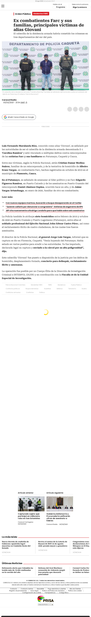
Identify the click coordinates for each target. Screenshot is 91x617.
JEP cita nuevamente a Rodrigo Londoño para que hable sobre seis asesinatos (45, 210)
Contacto (13, 589)
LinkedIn (81, 109)
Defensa (60, 289)
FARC (50, 285)
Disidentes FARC (37, 285)
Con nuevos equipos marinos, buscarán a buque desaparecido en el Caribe (43, 203)
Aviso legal (34, 591)
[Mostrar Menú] (3, 6)
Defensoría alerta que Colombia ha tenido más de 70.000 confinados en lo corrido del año (17, 570)
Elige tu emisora (80, 7)
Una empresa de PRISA (45, 598)
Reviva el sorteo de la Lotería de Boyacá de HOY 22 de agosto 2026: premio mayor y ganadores (52, 544)
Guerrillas (47, 289)
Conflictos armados (13, 292)
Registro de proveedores (18, 591)
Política (42, 292)
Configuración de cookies (31, 593)
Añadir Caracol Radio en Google (21, 117)
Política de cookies (75, 591)
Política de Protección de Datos (53, 591)
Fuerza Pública (76, 285)
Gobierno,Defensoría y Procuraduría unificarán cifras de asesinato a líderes (58, 517)
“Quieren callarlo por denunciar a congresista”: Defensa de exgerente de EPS (44, 206)
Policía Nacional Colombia (15, 285)
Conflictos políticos (13, 289)
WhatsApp (86, 109)
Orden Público (23, 14)
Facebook (69, 109)
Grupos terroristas (31, 289)
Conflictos (30, 292)
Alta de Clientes (75, 589)
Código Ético (63, 593)
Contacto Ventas (27, 589)
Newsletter (40, 589)
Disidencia (61, 285)
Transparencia (50, 593)
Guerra (84, 289)
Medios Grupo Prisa (45, 604)
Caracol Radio (11, 6)
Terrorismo (72, 289)
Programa (60, 7)
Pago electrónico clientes (57, 589)
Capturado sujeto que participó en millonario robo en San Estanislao (29, 516)
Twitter (75, 109)
